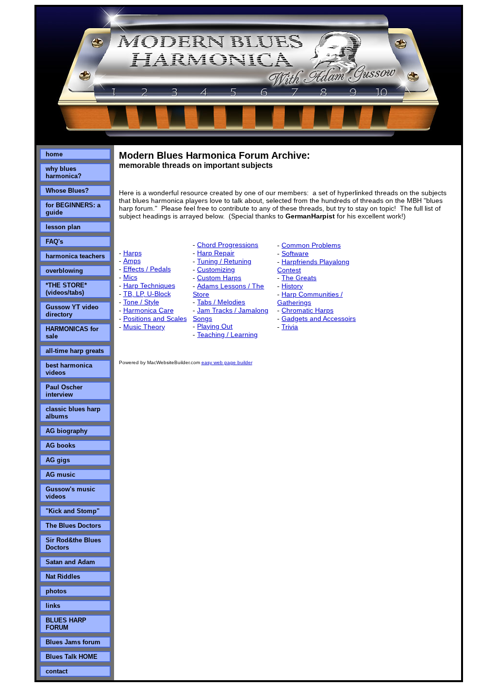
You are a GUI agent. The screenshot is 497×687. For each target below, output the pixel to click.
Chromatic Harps (307, 310)
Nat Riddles (63, 576)
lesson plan (63, 227)
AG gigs (58, 460)
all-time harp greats (75, 350)
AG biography (66, 431)
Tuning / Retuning (224, 261)
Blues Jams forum (73, 642)
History (292, 286)
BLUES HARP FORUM (66, 624)
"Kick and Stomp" (72, 511)
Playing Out (214, 326)
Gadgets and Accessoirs (319, 318)
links (53, 605)
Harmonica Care (148, 310)
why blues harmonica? (64, 172)
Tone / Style (141, 302)
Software (295, 253)
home (54, 154)
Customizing (216, 269)
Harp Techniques (149, 285)
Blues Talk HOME (72, 656)
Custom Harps (219, 278)
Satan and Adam (70, 562)
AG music (60, 474)
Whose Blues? (67, 190)
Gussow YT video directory (72, 310)
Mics (130, 277)
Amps (132, 261)
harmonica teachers (75, 256)
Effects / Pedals (147, 269)
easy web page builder (226, 362)
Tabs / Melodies (221, 302)
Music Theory (144, 327)
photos (56, 591)
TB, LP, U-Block (147, 294)
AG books (60, 445)
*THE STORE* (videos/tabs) (66, 289)
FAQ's (54, 241)
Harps (132, 253)
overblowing (64, 270)
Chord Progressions (227, 245)
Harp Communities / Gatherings (310, 298)
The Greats (299, 278)
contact (56, 671)
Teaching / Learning (227, 334)
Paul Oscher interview (64, 391)
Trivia (290, 327)
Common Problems (311, 245)
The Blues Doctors (73, 525)
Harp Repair (215, 253)
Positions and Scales (155, 318)
